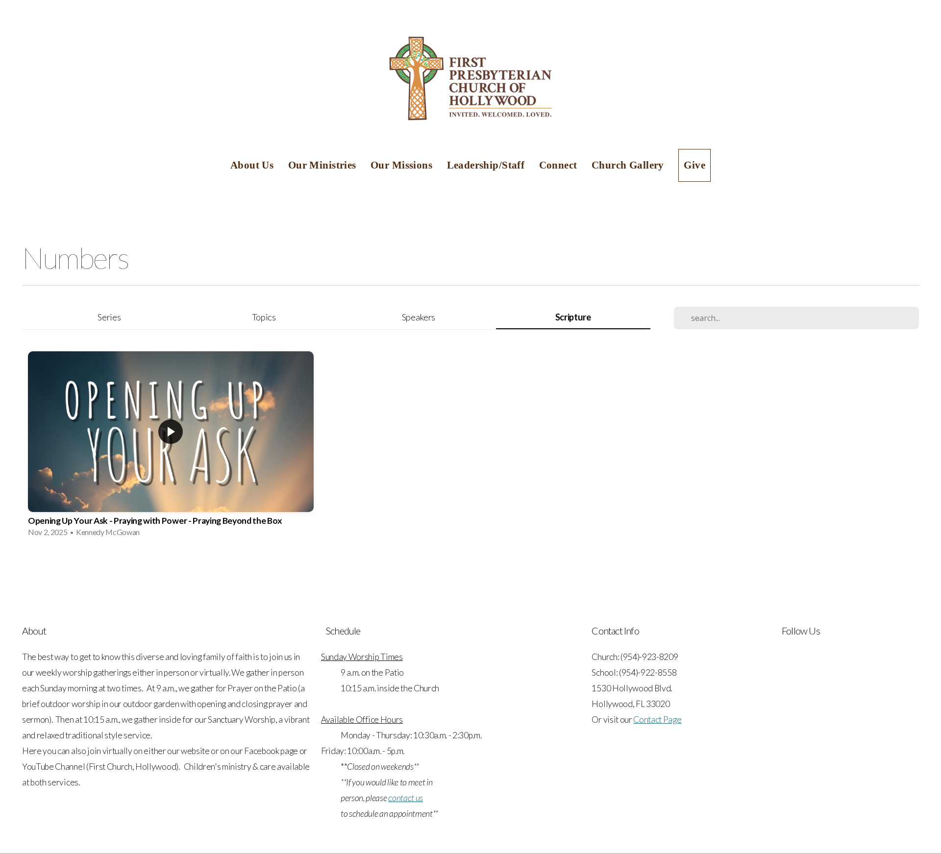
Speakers (418, 317)
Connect (559, 165)
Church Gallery (629, 165)
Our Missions (403, 165)
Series (109, 317)
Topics (264, 317)
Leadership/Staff (487, 165)
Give (694, 165)
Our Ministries (323, 165)
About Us (253, 165)
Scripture (573, 317)
